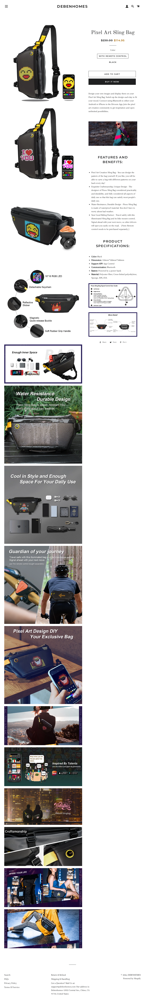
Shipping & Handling (60, 979)
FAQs (6, 979)
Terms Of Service (12, 987)
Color (112, 50)
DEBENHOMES (72, 6)
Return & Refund (58, 975)
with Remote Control (113, 56)
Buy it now (112, 82)
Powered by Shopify (132, 978)
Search (7, 975)
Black (113, 62)
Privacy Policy (10, 983)
